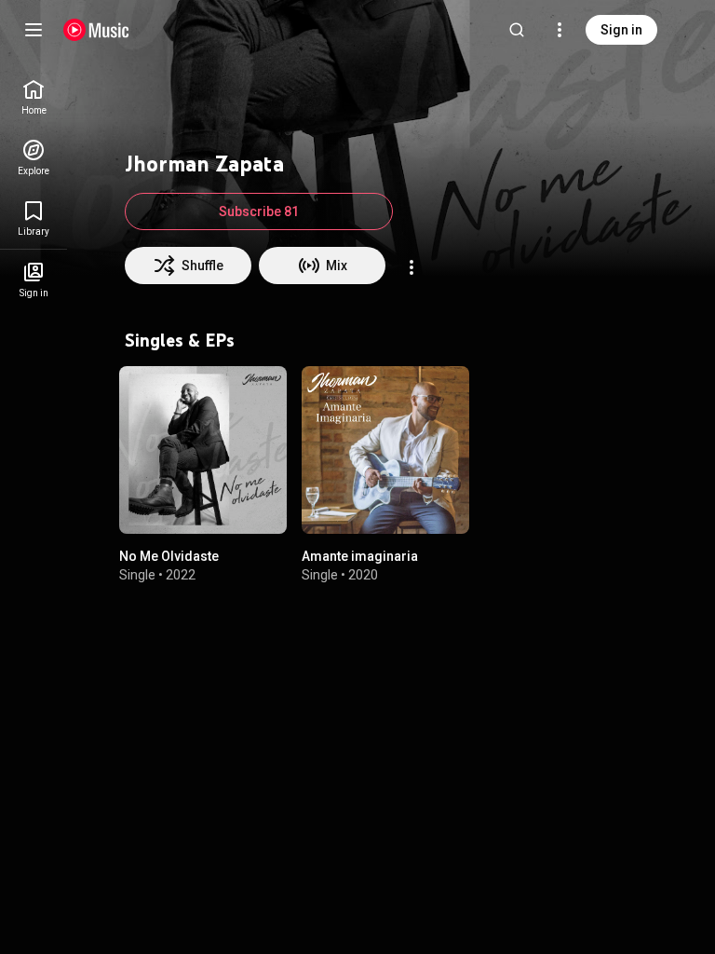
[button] (257, 504)
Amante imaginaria (360, 556)
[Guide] (33, 30)
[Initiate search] (517, 30)
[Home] (96, 30)
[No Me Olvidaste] (203, 450)
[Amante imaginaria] (385, 450)
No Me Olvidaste (169, 556)
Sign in (621, 29)
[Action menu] (411, 267)
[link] (33, 97)
